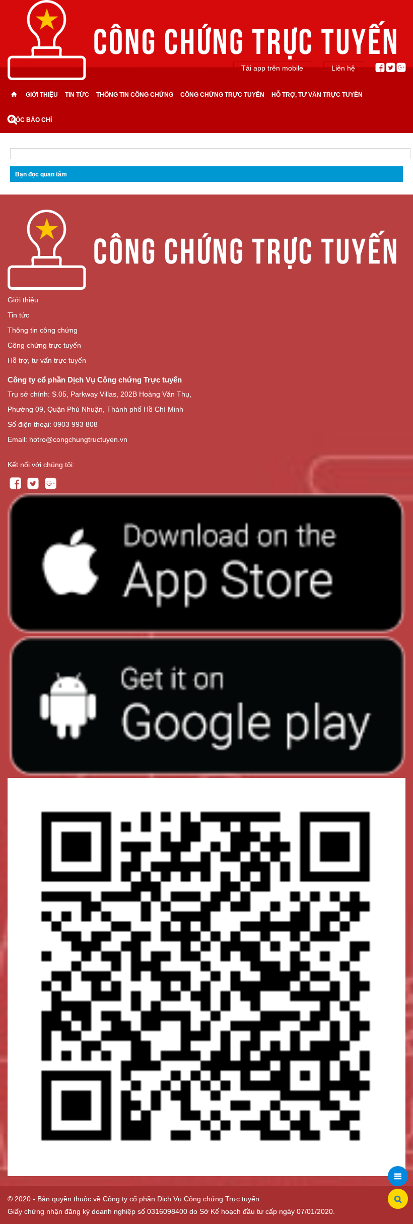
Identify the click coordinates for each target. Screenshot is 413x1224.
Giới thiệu (42, 94)
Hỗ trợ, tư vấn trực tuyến (317, 94)
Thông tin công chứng (134, 94)
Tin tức (77, 94)
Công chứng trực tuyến (222, 94)
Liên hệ (343, 68)
